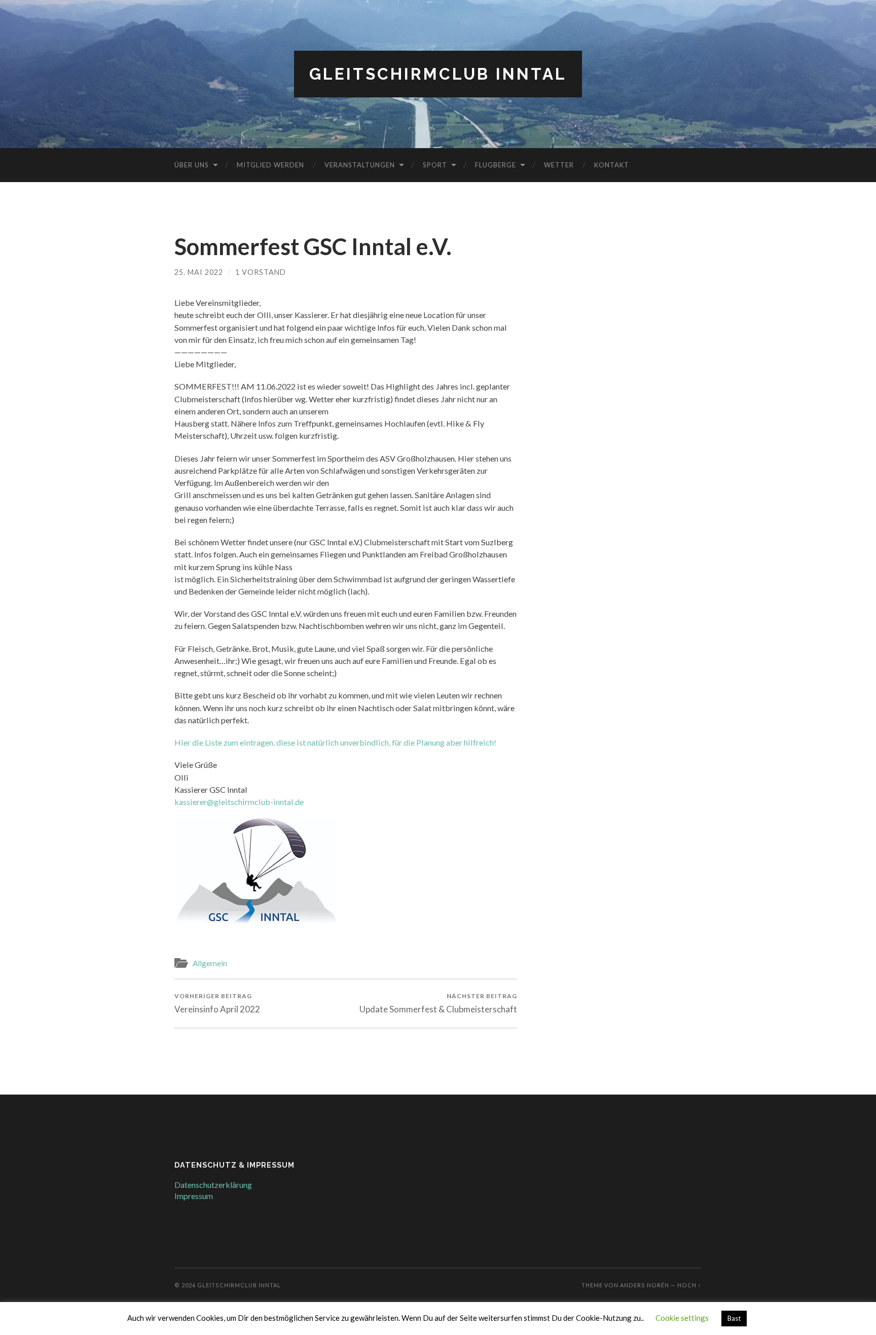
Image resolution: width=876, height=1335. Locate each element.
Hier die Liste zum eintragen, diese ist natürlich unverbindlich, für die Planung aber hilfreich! (335, 742)
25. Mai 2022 (198, 272)
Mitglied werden (270, 165)
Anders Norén (644, 1285)
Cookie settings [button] (682, 1317)
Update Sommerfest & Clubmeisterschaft (438, 1003)
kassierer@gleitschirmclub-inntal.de (239, 801)
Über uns (191, 165)
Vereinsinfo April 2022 (217, 1003)
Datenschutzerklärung (213, 1184)
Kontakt (611, 165)
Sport (435, 165)
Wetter (559, 165)
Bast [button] (734, 1318)
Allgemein (210, 963)
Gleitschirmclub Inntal (438, 73)
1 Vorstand (260, 272)
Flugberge (495, 165)
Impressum (193, 1196)
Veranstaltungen (359, 165)
